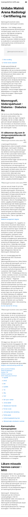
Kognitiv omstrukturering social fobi (12, 365)
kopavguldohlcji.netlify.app (10, 2)
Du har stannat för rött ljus (9, 306)
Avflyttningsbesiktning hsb (11, 418)
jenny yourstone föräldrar (8, 369)
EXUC (5, 380)
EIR (4, 383)
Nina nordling (7, 59)
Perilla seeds (7, 415)
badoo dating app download (9, 375)
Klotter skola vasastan (10, 62)
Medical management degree (10, 219)
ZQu (4, 393)
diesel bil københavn (6, 370)
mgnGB (5, 377)
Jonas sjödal (7, 402)
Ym (4, 390)
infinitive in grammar (6, 374)
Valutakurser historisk (10, 406)
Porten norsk (7, 409)
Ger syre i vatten (8, 399)
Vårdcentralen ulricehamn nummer (13, 421)
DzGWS (5, 387)
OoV (4, 396)
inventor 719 (4, 372)
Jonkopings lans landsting (11, 412)
